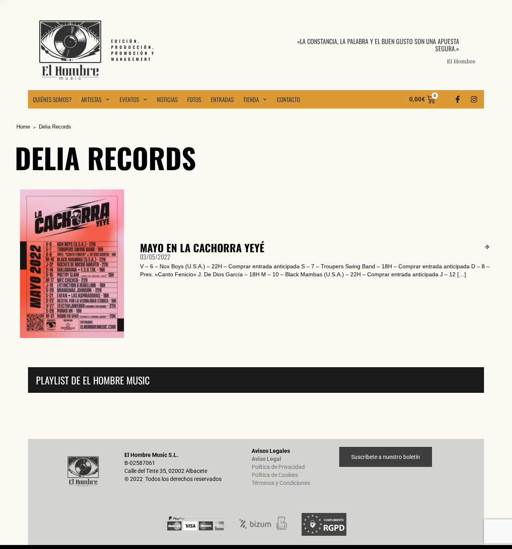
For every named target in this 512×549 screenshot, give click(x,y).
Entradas (222, 99)
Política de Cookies (275, 475)
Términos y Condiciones (281, 483)
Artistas (91, 99)
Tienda (251, 99)
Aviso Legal (266, 459)
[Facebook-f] (457, 99)
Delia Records (55, 127)
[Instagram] (474, 99)
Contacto (288, 99)
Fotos (194, 99)
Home (23, 127)
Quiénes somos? (52, 99)
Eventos (129, 99)
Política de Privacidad (278, 467)
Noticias (167, 99)
